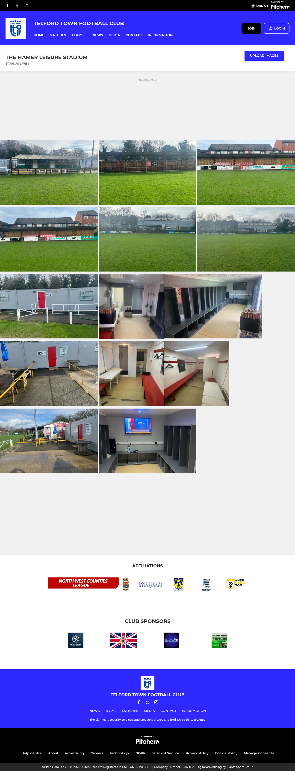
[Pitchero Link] (280, 7)
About (53, 753)
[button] (39, 35)
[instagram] (26, 6)
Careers (97, 753)
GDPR (140, 753)
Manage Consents (259, 753)
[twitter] (17, 6)
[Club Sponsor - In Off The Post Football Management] (219, 641)
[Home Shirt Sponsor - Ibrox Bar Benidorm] (123, 641)
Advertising (74, 753)
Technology (119, 753)
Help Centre (31, 753)
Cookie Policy (226, 753)
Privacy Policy (197, 753)
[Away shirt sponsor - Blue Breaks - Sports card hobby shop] (171, 641)
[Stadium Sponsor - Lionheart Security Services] (75, 641)
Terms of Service (165, 753)
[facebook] (8, 6)
